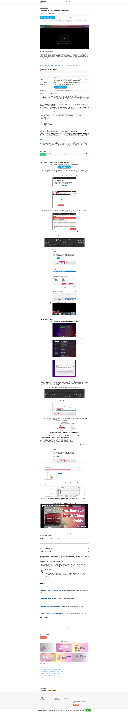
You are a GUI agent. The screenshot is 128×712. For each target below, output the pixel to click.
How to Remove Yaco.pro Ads (47, 598)
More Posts (47, 576)
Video (55, 700)
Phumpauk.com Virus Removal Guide (50, 679)
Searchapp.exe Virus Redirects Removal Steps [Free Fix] (53, 677)
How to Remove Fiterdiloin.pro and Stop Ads (50, 595)
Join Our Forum (57, 90)
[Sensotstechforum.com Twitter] (81, 1)
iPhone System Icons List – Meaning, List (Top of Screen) (52, 669)
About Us (64, 695)
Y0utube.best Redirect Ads (44, 65)
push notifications (60, 97)
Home (41, 6)
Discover (55, 694)
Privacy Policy (66, 21)
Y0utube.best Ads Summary (55, 65)
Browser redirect (46, 6)
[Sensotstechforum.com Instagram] (85, 1)
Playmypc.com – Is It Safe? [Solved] (50, 667)
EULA (61, 21)
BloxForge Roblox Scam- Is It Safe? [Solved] (52, 675)
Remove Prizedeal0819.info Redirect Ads (49, 606)
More (64, 694)
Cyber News (56, 697)
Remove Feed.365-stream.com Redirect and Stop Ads (52, 590)
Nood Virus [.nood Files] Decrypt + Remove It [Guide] (51, 673)
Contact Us (65, 698)
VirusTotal (73, 565)
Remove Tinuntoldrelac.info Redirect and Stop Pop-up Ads (53, 613)
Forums (55, 701)
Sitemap (55, 695)
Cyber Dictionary (57, 698)
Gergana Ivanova (44, 13)
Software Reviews (57, 699)
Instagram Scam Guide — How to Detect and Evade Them (53, 671)
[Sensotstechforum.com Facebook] (82, 1)
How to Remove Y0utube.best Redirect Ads (69, 65)
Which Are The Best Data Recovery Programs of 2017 (55, 665)
